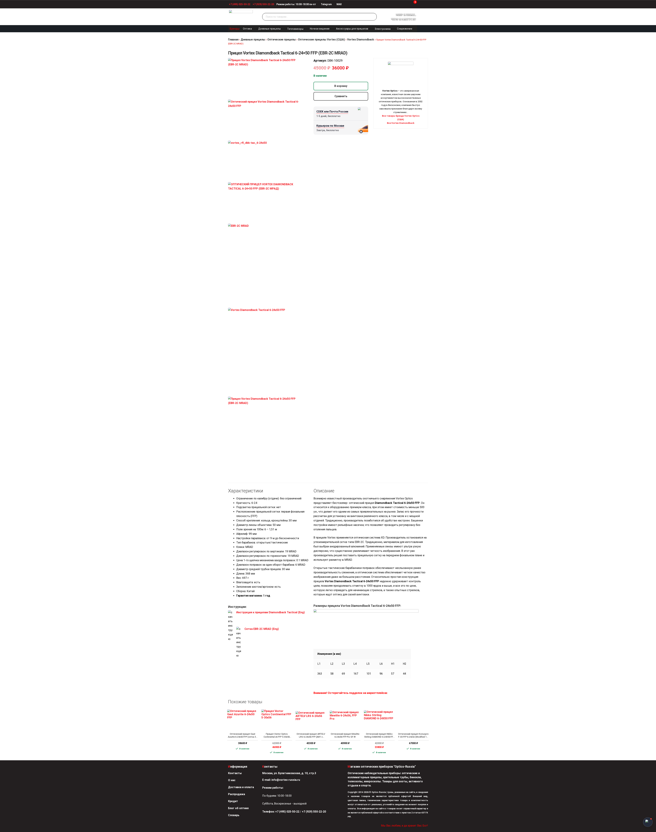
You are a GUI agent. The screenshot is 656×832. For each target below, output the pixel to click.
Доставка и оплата (241, 787)
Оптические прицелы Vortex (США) (321, 39)
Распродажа (236, 794)
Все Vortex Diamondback (400, 123)
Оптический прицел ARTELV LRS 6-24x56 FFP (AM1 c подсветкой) (311, 735)
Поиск (373, 17)
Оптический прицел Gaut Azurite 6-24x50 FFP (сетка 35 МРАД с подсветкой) (242, 735)
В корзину (340, 86)
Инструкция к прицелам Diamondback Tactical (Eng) (270, 612)
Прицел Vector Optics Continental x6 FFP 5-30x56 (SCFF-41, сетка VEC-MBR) (276, 735)
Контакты (235, 773)
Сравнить (340, 96)
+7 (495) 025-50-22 (239, 4)
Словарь (233, 815)
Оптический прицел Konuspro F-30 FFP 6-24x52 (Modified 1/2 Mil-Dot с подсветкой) (413, 735)
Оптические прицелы (281, 39)
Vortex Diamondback (360, 39)
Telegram (326, 4)
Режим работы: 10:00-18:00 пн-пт (296, 4)
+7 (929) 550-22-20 (263, 4)
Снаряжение (404, 28)
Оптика (247, 28)
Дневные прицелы (269, 28)
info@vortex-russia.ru (285, 779)
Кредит (233, 801)
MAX (339, 4)
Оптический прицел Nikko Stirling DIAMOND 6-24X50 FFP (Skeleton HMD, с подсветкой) (379, 735)
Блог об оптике (238, 808)
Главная (233, 39)
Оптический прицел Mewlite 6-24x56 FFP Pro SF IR (345, 735)
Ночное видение (320, 28)
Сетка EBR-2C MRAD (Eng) (261, 629)
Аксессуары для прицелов (352, 28)
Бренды (235, 28)
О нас (231, 780)
